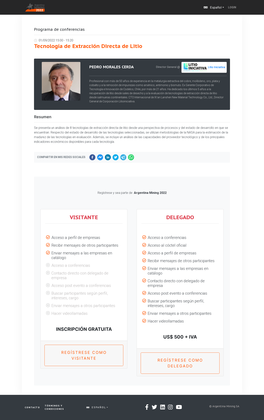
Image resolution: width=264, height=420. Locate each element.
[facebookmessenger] (100, 157)
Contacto (32, 407)
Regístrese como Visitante (84, 355)
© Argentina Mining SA (224, 406)
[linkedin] (108, 157)
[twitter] (115, 157)
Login (232, 7)
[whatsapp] (131, 157)
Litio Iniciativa (216, 66)
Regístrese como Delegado (180, 363)
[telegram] (123, 157)
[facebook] (92, 157)
